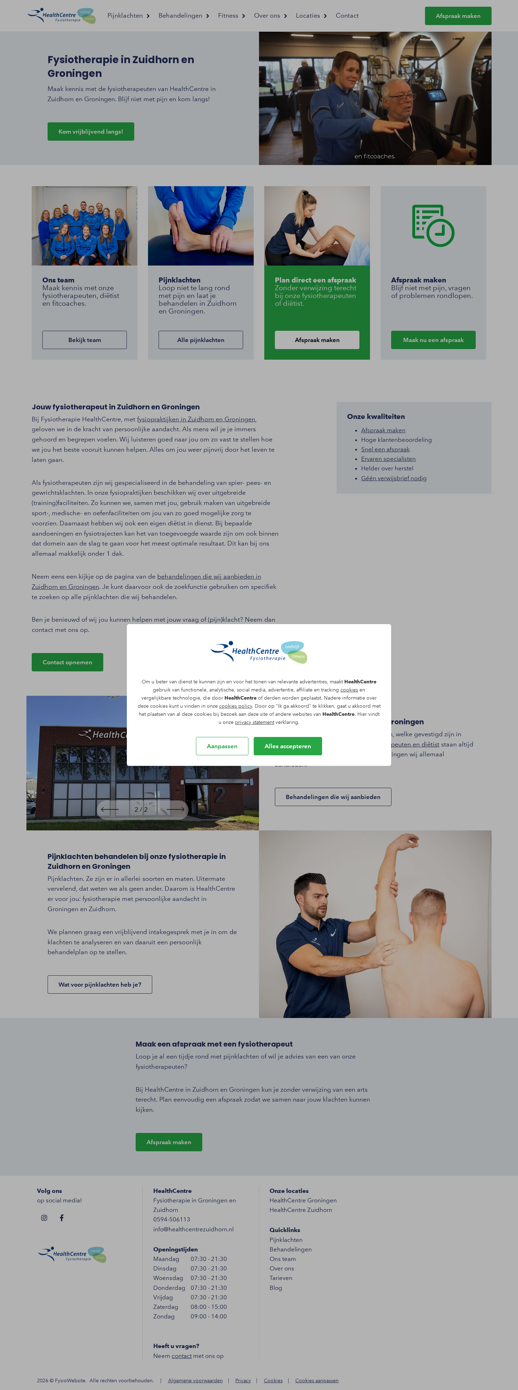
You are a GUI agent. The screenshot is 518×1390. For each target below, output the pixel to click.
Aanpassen (222, 746)
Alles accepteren (288, 746)
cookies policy (235, 706)
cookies (349, 690)
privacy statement (254, 722)
